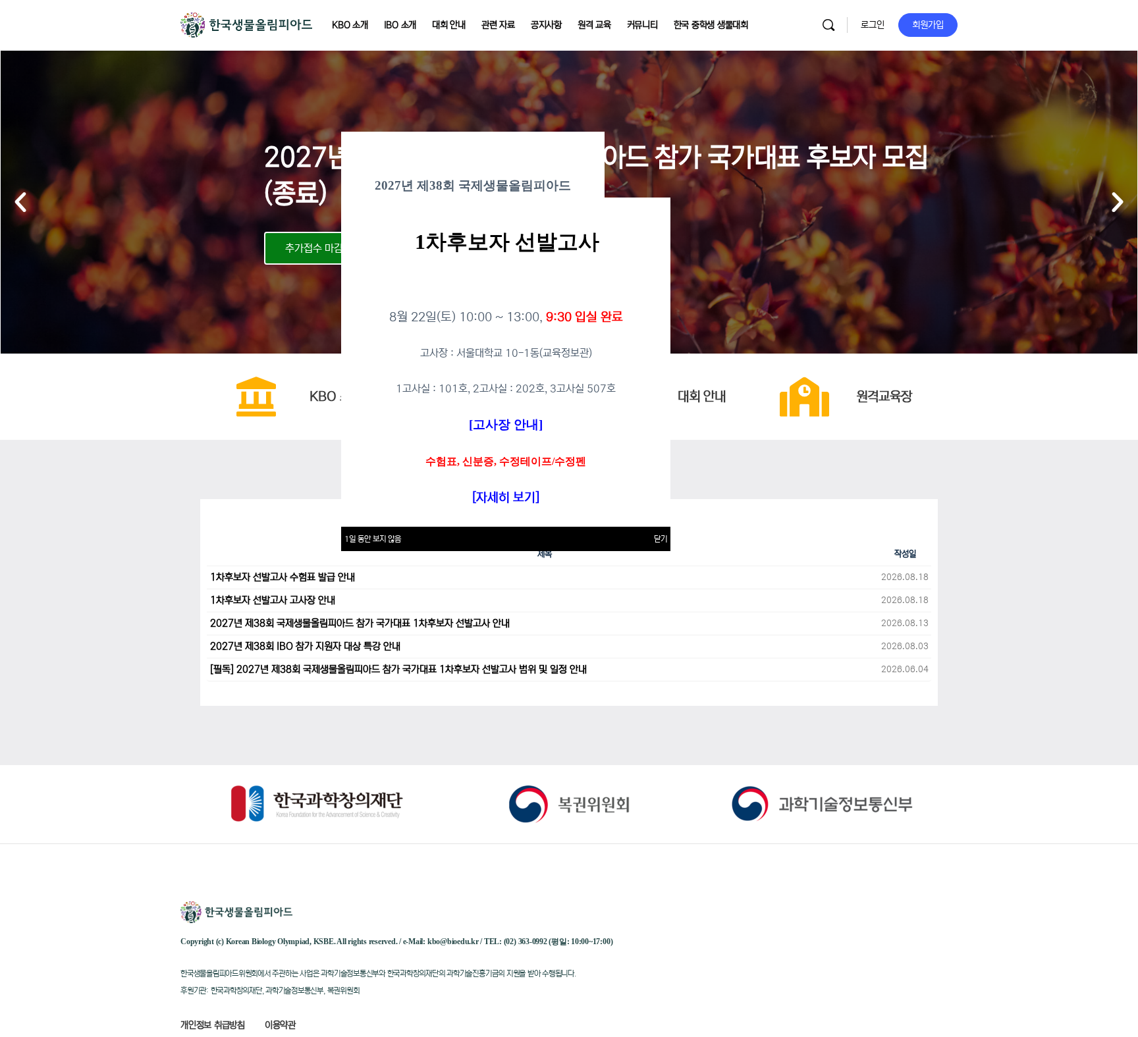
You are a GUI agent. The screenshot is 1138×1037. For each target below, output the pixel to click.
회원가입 (928, 25)
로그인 (872, 25)
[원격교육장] (805, 397)
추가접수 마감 (314, 248)
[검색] (828, 25)
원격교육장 (884, 396)
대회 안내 (702, 396)
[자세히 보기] (505, 497)
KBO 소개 (336, 396)
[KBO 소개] (256, 397)
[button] (20, 202)
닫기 (660, 539)
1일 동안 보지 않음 (372, 539)
